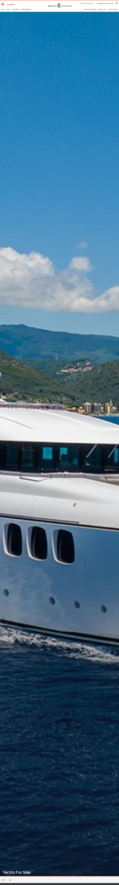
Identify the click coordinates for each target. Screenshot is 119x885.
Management (26, 9)
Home (3, 880)
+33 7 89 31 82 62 (86, 3)
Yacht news (113, 9)
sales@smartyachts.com (105, 3)
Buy (3, 9)
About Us (102, 9)
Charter (16, 9)
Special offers (90, 9)
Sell (9, 9)
